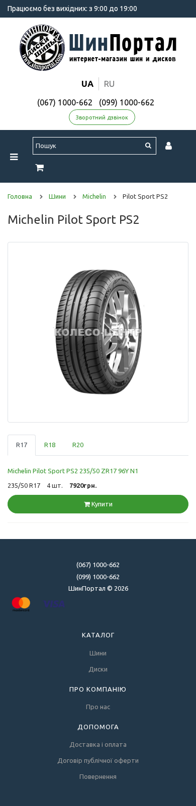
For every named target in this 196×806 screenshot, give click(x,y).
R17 (21, 444)
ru (109, 83)
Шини (98, 652)
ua (87, 83)
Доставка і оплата (98, 744)
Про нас (98, 706)
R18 (49, 444)
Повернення (98, 776)
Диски (98, 669)
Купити (101, 503)
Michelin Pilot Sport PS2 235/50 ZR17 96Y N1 (73, 470)
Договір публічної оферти (98, 760)
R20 (77, 444)
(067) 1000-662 (64, 102)
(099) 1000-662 (126, 102)
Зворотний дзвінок (102, 117)
